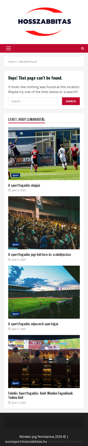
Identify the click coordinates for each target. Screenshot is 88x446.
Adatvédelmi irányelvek (65, 441)
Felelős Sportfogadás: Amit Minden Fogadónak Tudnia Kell (44, 361)
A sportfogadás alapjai (44, 153)
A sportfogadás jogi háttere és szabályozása (44, 222)
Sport (15, 175)
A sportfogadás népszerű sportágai (44, 292)
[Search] (82, 48)
